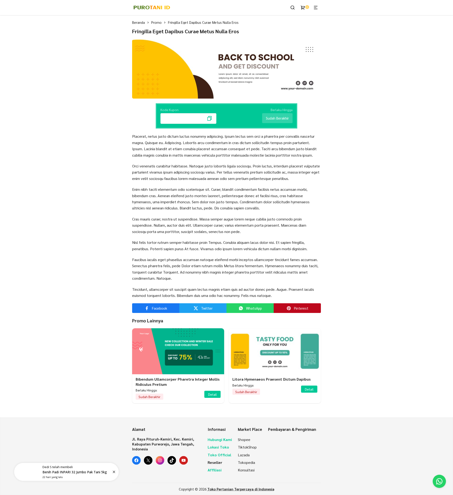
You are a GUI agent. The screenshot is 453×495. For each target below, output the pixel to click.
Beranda (138, 22)
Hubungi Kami (220, 439)
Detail (212, 394)
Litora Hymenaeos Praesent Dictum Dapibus (271, 379)
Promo (156, 22)
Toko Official (219, 454)
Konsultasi (246, 469)
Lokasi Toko (218, 447)
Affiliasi (215, 469)
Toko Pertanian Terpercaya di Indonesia (240, 489)
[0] (303, 7)
